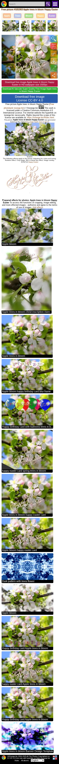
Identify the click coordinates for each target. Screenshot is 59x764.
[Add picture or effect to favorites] (6, 39)
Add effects (38, 207)
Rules (17, 760)
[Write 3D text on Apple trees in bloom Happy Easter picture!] (54, 46)
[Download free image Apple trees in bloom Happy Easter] (54, 61)
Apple (7, 16)
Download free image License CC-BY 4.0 (30, 98)
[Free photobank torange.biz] (4, 4)
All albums (25, 760)
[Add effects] (54, 68)
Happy (40, 16)
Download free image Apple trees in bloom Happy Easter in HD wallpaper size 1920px (29, 83)
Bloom (29, 16)
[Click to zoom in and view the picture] (54, 39)
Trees (17, 16)
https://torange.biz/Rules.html (40, 117)
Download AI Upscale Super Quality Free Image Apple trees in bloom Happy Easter (30, 90)
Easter (52, 16)
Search (48, 4)
